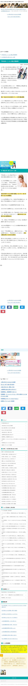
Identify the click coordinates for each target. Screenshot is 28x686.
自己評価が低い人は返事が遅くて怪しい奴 (9, 479)
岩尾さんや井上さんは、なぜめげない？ (9, 458)
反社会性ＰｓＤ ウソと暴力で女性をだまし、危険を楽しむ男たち (13, 535)
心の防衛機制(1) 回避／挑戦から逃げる (9, 635)
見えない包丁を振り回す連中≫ (14, 16)
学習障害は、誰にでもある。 (6, 597)
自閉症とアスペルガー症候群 (7, 401)
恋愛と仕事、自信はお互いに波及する (8, 470)
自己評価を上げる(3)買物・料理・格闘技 (9, 503)
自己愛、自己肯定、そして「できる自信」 (9, 456)
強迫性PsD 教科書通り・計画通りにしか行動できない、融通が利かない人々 (13, 577)
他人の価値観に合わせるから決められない (9, 485)
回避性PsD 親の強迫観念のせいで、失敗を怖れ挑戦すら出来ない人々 (13, 566)
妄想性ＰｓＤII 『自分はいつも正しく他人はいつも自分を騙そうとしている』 (14, 548)
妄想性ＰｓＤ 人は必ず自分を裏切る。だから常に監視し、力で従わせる (13, 544)
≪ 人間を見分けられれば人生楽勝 (14, 14)
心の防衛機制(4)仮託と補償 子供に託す (9, 494)
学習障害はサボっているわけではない (9, 398)
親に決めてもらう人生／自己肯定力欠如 (9, 463)
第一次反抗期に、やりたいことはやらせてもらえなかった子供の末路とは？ (14, 521)
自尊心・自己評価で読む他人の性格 (7, 451)
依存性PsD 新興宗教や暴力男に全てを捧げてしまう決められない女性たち (13, 570)
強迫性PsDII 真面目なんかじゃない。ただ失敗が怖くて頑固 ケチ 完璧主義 (13, 581)
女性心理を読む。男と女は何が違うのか (8, 592)
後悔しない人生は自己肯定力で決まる (8, 461)
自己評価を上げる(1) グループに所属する (9, 499)
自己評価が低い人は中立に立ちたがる (8, 481)
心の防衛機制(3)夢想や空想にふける (8, 492)
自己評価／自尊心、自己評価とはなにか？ (9, 454)
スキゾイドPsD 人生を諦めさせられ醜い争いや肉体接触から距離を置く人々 (13, 563)
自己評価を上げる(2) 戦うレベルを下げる (9, 501)
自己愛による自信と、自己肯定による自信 (9, 467)
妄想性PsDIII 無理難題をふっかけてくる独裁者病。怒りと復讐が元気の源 (14, 552)
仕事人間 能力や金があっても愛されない (9, 474)
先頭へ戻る (14, 677)
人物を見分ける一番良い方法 (7, 387)
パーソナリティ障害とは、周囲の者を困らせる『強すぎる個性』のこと (14, 514)
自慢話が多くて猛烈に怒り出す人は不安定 (9, 476)
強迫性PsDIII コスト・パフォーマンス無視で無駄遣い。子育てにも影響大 (14, 584)
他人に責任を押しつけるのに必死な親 (8, 427)
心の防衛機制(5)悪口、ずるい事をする (9, 621)
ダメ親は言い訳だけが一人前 (8, 57)
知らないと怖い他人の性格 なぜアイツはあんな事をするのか (12, 1)
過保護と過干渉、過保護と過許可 (7, 465)
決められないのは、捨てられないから (8, 483)
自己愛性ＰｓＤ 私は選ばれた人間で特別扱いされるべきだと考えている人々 (13, 529)
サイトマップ (3, 680)
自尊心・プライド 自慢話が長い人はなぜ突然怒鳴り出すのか (12, 594)
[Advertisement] (14, 35)
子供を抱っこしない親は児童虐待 (9, 54)
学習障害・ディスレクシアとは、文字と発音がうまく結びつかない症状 (14, 395)
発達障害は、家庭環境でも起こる (8, 391)
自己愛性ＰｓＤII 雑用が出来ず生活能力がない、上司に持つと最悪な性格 (14, 533)
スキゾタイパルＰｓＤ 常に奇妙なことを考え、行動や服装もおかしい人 (13, 555)
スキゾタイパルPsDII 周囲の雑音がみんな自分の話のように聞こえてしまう (14, 559)
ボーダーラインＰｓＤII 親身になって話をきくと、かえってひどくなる (14, 541)
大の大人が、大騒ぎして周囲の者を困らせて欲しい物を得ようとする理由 (14, 517)
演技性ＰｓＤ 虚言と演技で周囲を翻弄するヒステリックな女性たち (13, 526)
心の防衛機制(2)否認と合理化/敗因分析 (8, 490)
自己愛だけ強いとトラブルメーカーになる (9, 472)
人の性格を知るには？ (5, 423)
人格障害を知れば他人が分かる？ (8, 389)
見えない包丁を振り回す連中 (7, 384)
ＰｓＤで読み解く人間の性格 (6, 510)
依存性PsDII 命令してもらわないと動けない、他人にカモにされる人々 (13, 574)
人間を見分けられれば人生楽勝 (8, 382)
